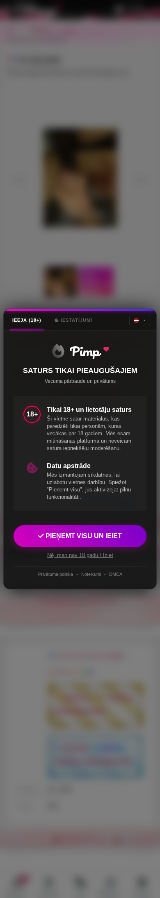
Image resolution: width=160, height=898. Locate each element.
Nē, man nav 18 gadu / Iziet (80, 555)
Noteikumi (91, 574)
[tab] (27, 320)
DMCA (115, 574)
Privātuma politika (55, 574)
